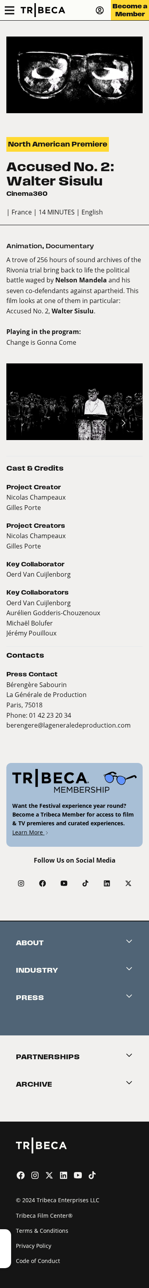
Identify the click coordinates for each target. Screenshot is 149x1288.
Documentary (70, 246)
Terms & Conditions (42, 1230)
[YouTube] (64, 883)
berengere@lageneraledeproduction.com (68, 725)
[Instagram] (21, 883)
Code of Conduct (38, 1261)
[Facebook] (42, 883)
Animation (24, 246)
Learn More (28, 832)
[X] (128, 883)
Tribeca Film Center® (44, 1215)
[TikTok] (85, 883)
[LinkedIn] (107, 883)
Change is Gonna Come (41, 342)
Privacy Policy (33, 1245)
